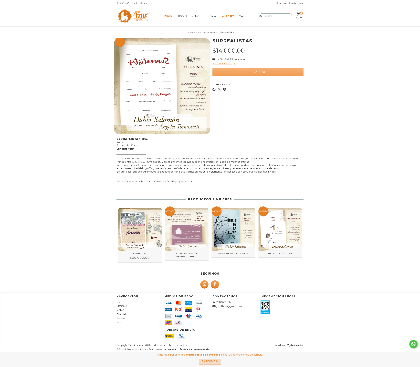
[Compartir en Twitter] (219, 89)
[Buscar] (260, 15)
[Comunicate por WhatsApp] (413, 344)
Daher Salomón (210, 32)
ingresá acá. (169, 349)
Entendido (210, 361)
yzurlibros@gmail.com (142, 3)
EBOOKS (181, 16)
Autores (228, 16)
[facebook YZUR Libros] (215, 284)
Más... (242, 16)
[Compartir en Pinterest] (224, 89)
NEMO (195, 16)
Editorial (210, 16)
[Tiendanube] (289, 346)
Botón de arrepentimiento (194, 349)
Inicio (189, 32)
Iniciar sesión (297, 3)
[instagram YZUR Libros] (204, 284)
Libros (167, 16)
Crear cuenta (282, 3)
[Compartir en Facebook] (214, 89)
